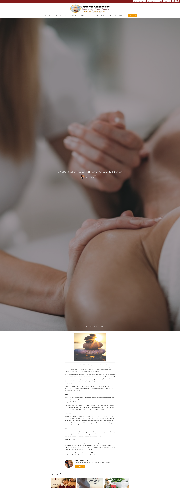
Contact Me (80, 466)
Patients (109, 15)
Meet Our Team (61, 15)
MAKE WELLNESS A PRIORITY (140, 1)
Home (45, 15)
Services (73, 15)
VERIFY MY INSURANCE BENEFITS (155, 1)
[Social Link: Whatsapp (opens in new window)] (178, 1)
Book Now (132, 15)
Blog (76, 326)
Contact (122, 15)
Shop (115, 15)
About (51, 15)
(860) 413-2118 (167, 1)
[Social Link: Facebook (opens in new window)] (173, 1)
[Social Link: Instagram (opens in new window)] (176, 1)
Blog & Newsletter (85, 15)
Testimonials (99, 15)
